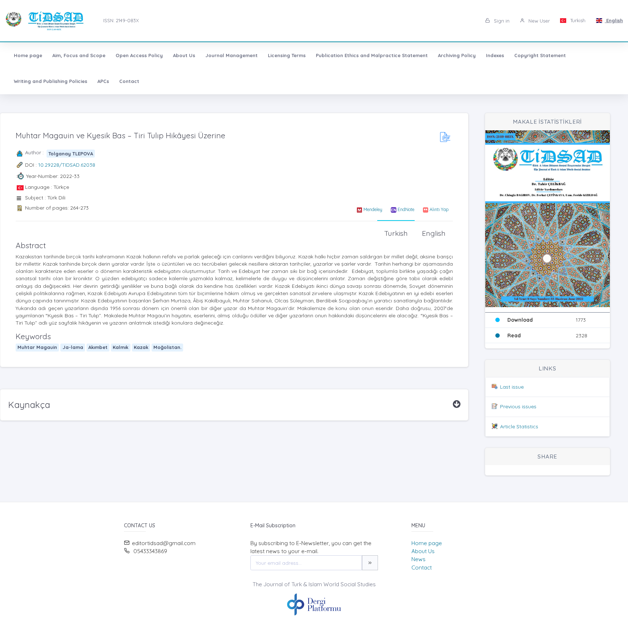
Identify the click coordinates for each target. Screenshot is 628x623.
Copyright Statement (540, 55)
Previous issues (518, 406)
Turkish (577, 20)
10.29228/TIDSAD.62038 (66, 165)
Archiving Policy (457, 55)
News (418, 559)
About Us (184, 55)
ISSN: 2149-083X (121, 20)
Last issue (512, 387)
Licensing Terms (287, 55)
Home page (28, 55)
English (614, 20)
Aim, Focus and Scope (78, 55)
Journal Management (231, 55)
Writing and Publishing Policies (50, 81)
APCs (103, 81)
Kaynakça (29, 404)
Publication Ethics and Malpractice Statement (372, 55)
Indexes (495, 55)
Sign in (501, 21)
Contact (129, 81)
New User (538, 21)
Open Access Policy (139, 55)
